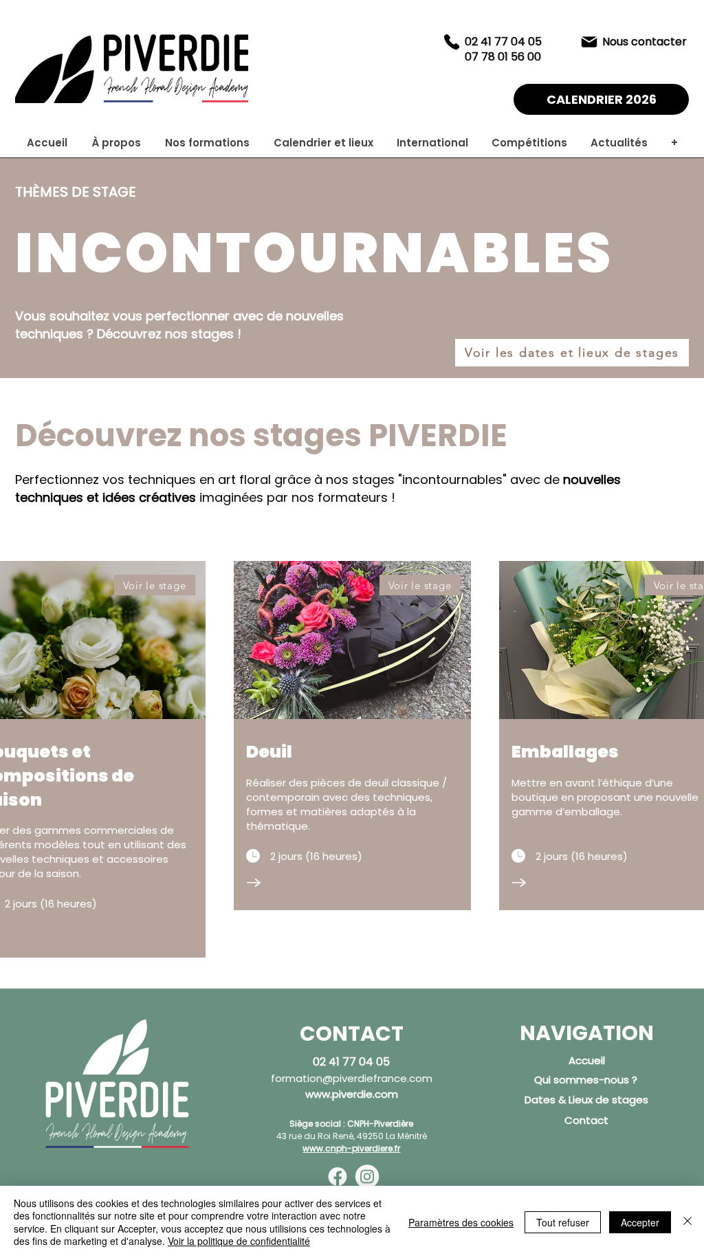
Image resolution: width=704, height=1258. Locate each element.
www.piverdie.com (351, 1094)
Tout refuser (562, 1222)
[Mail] (589, 42)
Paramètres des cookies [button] (461, 1222)
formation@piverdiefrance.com (351, 1078)
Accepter (640, 1222)
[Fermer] (687, 1222)
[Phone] (452, 42)
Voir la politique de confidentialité (239, 1241)
